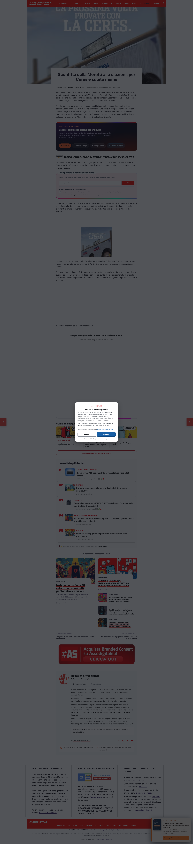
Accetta (106, 434)
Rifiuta (86, 434)
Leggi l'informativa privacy (105, 429)
